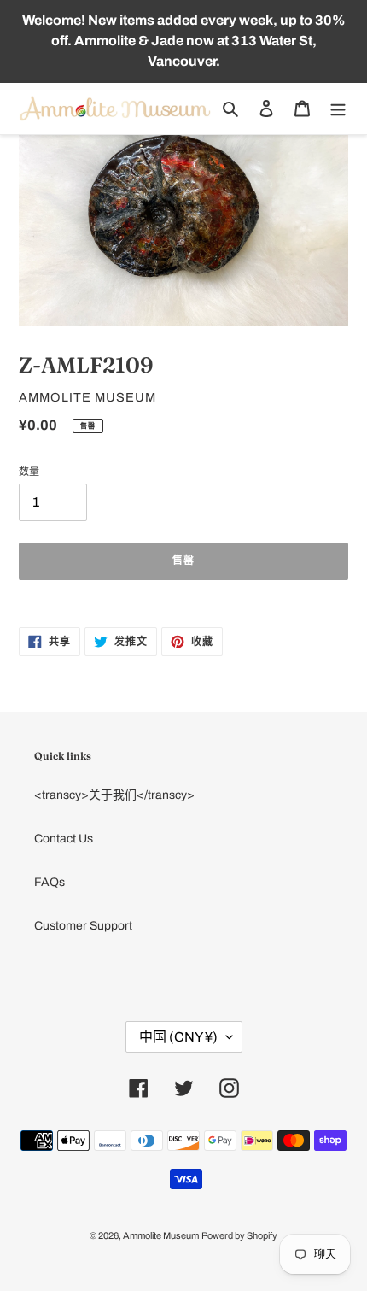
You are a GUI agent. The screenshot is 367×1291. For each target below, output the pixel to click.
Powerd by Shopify (239, 1235)
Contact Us (63, 838)
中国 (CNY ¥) (178, 1037)
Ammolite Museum (161, 1235)
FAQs (49, 882)
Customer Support (83, 925)
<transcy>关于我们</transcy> (114, 795)
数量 (29, 472)
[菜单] (338, 108)
